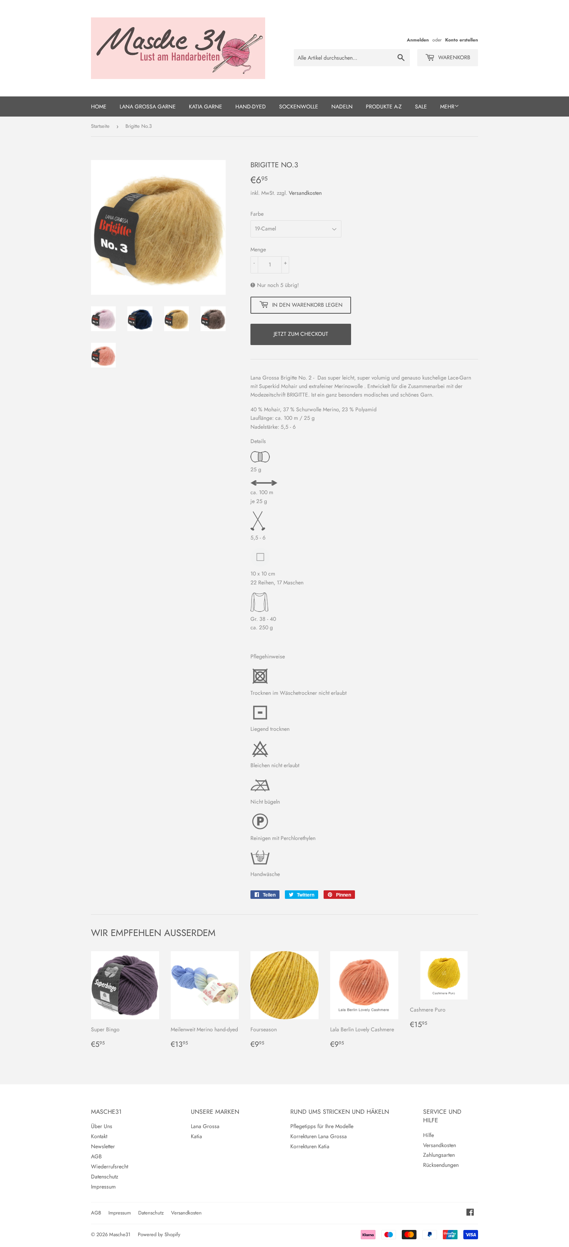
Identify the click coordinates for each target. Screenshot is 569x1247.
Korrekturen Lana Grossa (318, 1136)
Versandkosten (305, 193)
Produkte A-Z (384, 106)
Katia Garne (205, 106)
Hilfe (428, 1135)
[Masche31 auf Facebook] (470, 1213)
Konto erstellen (461, 39)
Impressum (103, 1186)
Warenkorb (453, 57)
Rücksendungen (441, 1165)
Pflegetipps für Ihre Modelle (321, 1126)
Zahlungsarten (439, 1155)
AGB (96, 1156)
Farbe (257, 214)
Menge (258, 249)
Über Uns (101, 1126)
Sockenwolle (298, 106)
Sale (421, 106)
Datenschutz (104, 1176)
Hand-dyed (250, 106)
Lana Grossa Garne (148, 106)
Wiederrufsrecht (109, 1166)
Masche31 (119, 1234)
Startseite (100, 126)
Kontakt (99, 1136)
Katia (196, 1136)
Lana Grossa (205, 1126)
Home (98, 106)
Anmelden (418, 39)
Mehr (447, 106)
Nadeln (342, 106)
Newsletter (103, 1146)
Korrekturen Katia (309, 1146)
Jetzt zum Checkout (301, 334)
